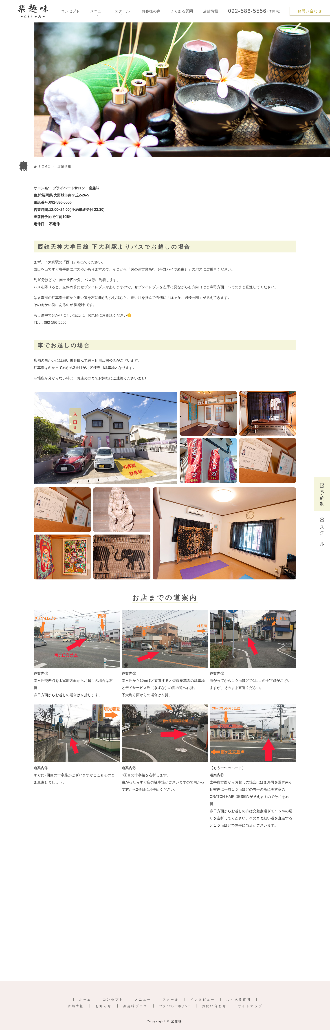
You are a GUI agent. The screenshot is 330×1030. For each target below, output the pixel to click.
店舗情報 (210, 11)
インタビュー (202, 999)
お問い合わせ (309, 11)
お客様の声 (151, 11)
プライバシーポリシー (175, 1006)
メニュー (143, 999)
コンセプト (70, 11)
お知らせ (103, 1006)
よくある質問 (181, 11)
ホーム (85, 999)
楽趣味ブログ (135, 1006)
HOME (44, 166)
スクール (171, 999)
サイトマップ (250, 1006)
